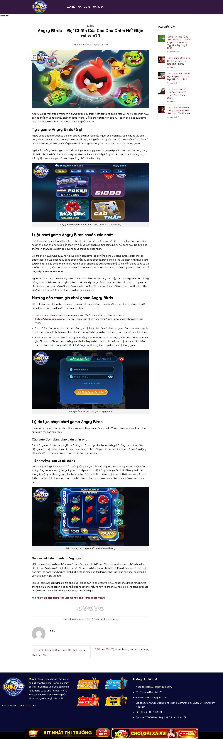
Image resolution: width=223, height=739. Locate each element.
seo (106, 45)
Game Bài (98, 6)
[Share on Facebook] (79, 608)
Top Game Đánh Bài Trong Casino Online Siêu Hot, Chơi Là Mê (178, 110)
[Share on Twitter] (85, 608)
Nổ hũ (28, 705)
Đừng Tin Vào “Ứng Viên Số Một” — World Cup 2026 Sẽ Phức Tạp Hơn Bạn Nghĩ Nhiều (179, 42)
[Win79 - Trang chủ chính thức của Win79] (47, 7)
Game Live (84, 6)
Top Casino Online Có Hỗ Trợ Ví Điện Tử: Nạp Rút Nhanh (179, 60)
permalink (112, 619)
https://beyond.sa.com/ (50, 318)
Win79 (32, 678)
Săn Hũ (71, 6)
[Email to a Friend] (90, 608)
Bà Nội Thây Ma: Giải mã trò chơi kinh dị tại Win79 (74, 597)
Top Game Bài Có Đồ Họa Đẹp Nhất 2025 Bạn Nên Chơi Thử (178, 76)
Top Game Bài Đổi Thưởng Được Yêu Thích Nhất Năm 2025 (177, 93)
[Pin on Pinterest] (96, 608)
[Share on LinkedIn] (101, 608)
